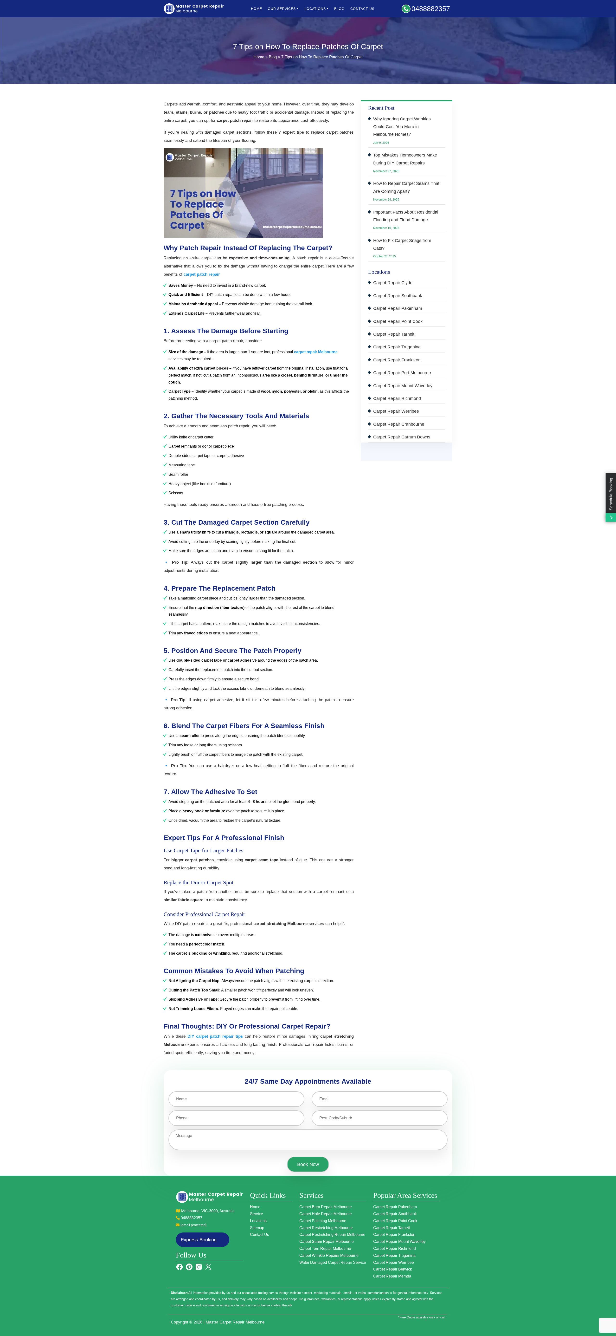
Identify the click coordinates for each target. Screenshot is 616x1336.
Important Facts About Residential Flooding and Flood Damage (405, 216)
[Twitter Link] (208, 1266)
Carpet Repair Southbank (397, 295)
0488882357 (430, 9)
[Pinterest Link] (189, 1266)
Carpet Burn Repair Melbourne (325, 1207)
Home (256, 9)
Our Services (282, 9)
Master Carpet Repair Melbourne (235, 1322)
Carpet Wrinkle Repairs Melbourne (329, 1255)
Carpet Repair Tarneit (393, 334)
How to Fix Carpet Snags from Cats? (402, 244)
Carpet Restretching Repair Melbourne (332, 1234)
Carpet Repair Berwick (392, 1269)
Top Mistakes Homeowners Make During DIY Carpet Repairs (405, 159)
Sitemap (257, 1228)
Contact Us (362, 9)
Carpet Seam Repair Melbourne (326, 1241)
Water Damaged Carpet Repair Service (332, 1262)
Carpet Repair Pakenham (397, 308)
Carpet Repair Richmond (397, 398)
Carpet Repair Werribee (396, 411)
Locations (258, 1221)
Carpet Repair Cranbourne (398, 424)
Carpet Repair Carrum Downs (401, 437)
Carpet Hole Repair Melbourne (325, 1214)
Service (256, 1214)
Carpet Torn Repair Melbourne (325, 1248)
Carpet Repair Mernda (392, 1276)
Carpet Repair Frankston (397, 360)
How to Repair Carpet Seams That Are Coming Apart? (406, 187)
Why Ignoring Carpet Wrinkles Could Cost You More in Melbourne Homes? (402, 127)
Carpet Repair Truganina (397, 347)
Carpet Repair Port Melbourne (402, 372)
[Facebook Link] (179, 1266)
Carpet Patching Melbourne (322, 1221)
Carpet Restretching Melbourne (326, 1228)
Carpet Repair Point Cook (398, 321)
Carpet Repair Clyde (392, 282)
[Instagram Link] (198, 1266)
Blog (339, 9)
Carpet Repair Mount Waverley (402, 385)
